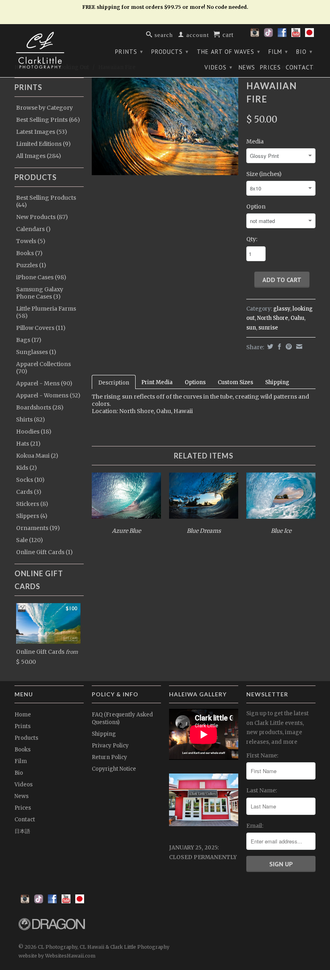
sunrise (268, 327)
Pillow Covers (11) (41, 328)
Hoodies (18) (34, 431)
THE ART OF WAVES (228, 51)
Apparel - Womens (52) (48, 395)
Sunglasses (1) (36, 352)
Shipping (277, 382)
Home (22, 714)
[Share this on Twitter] (269, 347)
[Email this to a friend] (298, 347)
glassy (281, 308)
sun (251, 327)
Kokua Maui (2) (37, 455)
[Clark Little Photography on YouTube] (295, 35)
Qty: (251, 239)
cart (227, 34)
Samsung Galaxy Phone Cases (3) (39, 293)
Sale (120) (29, 540)
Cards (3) (28, 491)
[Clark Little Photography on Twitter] (268, 35)
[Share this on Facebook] (278, 347)
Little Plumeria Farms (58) (46, 312)
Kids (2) (26, 467)
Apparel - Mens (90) (44, 383)
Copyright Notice (114, 768)
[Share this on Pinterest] (288, 347)
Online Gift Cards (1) (44, 552)
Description (113, 382)
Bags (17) (28, 340)
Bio (304, 51)
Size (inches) (264, 174)
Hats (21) (28, 443)
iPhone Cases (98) (41, 277)
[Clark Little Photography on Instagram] (254, 35)
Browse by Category (44, 107)
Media (255, 141)
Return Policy (109, 757)
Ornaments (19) (38, 528)
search (163, 34)
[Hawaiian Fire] (165, 126)
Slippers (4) (31, 516)
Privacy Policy (110, 745)
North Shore (272, 318)
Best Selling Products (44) (46, 201)
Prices (270, 67)
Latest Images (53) (41, 131)
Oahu (297, 318)
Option (256, 206)
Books (22, 749)
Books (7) (29, 253)
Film (278, 51)
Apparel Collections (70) (43, 367)
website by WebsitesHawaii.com (57, 956)
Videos (218, 67)
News (247, 67)
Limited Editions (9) (43, 143)
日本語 (22, 831)
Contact (300, 67)
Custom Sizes (235, 382)
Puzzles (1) (31, 265)
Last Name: (261, 790)
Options (195, 382)
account (196, 34)
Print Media (157, 382)
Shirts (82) (30, 419)
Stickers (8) (32, 504)
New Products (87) (42, 217)
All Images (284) (38, 156)
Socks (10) (30, 479)
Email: (254, 825)
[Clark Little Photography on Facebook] (282, 35)
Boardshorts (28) (40, 407)
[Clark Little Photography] (49, 50)
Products (170, 51)
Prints (129, 51)
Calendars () (33, 229)
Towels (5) (30, 241)
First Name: (262, 755)
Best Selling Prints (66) (48, 119)
